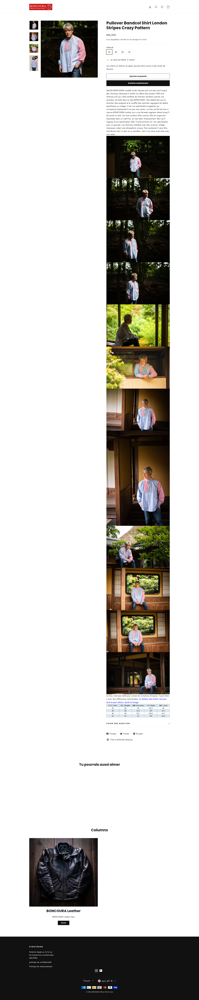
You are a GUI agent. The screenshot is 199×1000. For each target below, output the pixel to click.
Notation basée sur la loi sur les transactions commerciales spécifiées (41, 955)
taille (109, 48)
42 (129, 52)
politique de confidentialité (40, 962)
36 (109, 52)
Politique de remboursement (40, 966)
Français (86, 980)
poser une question (118, 723)
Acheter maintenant (138, 83)
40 (122, 52)
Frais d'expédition (113, 39)
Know (63, 923)
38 (116, 52)
